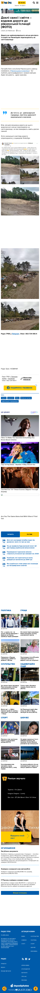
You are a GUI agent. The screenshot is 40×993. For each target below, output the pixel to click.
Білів (17, 398)
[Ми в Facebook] (26, 959)
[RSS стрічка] (23, 959)
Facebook (11, 379)
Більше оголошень (20, 893)
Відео (23, 936)
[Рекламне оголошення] (20, 11)
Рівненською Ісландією (20, 71)
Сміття (4, 398)
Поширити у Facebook (23, 387)
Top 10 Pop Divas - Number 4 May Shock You (18, 464)
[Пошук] (34, 3)
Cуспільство (8, 664)
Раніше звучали (6, 971)
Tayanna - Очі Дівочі (15, 790)
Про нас (24, 976)
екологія (10, 398)
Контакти (24, 972)
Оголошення (8, 848)
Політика (6, 610)
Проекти (3, 963)
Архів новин (25, 965)
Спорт (4, 718)
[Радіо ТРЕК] (6, 2)
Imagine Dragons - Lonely (16, 793)
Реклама (24, 980)
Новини (23, 940)
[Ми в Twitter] (29, 959)
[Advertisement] (20, 92)
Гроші (23, 610)
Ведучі (3, 967)
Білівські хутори (26, 398)
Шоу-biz (24, 718)
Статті (23, 943)
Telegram (14, 377)
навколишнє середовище (10, 401)
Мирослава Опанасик (27, 379)
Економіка (34, 951)
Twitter (4, 379)
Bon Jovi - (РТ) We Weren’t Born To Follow (22, 797)
